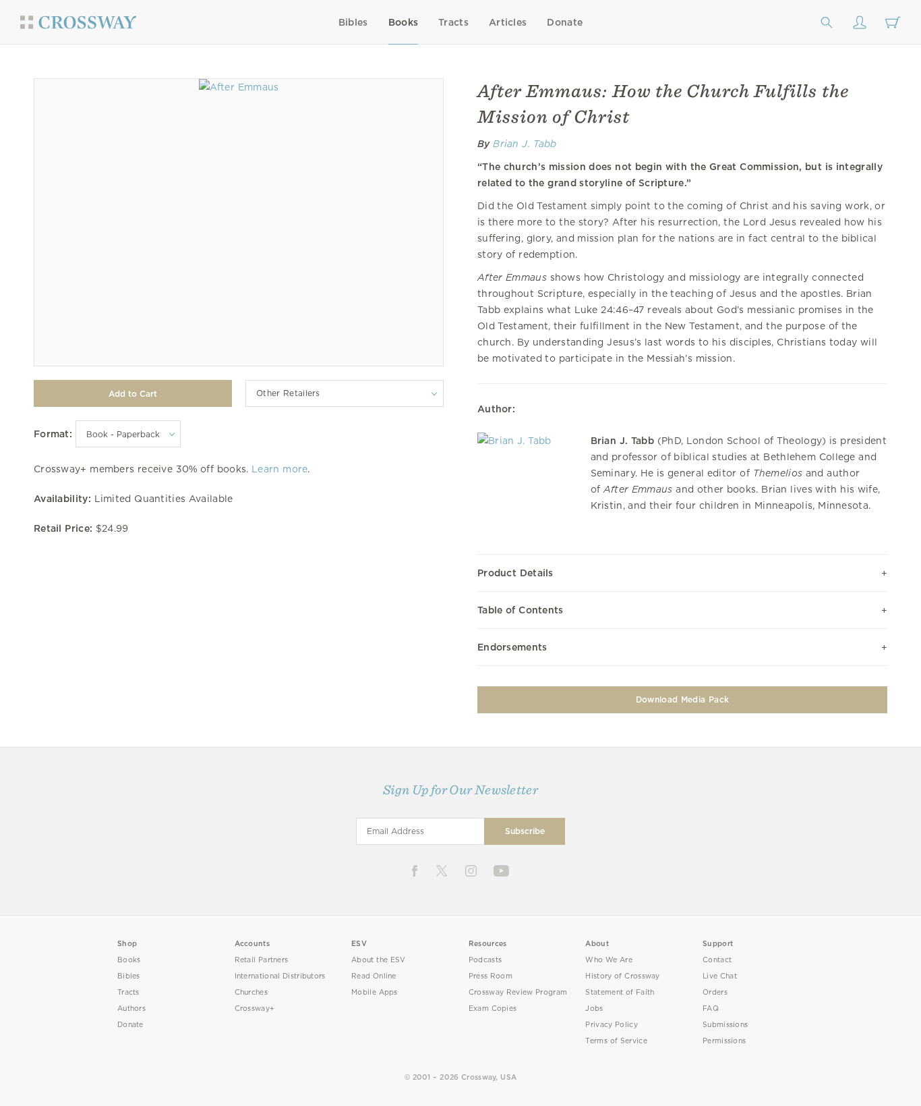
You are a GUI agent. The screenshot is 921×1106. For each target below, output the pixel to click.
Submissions (725, 1024)
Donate (565, 22)
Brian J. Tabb (525, 143)
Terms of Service (616, 1040)
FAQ (711, 1008)
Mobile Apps (374, 992)
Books (403, 22)
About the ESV (378, 960)
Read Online (373, 976)
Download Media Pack (682, 699)
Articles (508, 22)
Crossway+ (255, 1008)
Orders (715, 992)
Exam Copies (493, 1008)
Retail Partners (262, 960)
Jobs (594, 1008)
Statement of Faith (619, 992)
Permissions (724, 1040)
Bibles (353, 22)
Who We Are (608, 960)
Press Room (490, 976)
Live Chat (720, 976)
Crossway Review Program (518, 992)
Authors (131, 1008)
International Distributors (280, 976)
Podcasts (485, 960)
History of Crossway (622, 976)
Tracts (453, 22)
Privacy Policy (611, 1024)
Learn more (279, 469)
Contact (717, 960)
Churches (251, 992)
